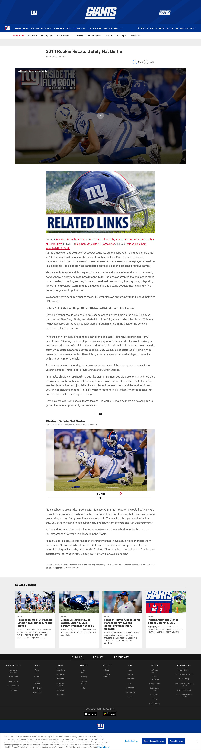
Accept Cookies (176, 741)
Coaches (130, 674)
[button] (100, 116)
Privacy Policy (13, 676)
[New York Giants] (100, 726)
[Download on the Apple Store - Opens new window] (91, 714)
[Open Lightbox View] (100, 466)
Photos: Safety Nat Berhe (65, 421)
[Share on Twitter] (140, 63)
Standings (130, 688)
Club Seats (154, 695)
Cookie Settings (131, 741)
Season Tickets (154, 683)
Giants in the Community (184, 674)
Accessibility (13, 681)
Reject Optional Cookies (154, 741)
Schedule (106, 670)
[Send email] (146, 63)
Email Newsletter (13, 686)
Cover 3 (37, 676)
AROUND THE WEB (184, 665)
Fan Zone (13, 690)
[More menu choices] (121, 28)
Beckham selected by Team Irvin (109, 239)
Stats (130, 683)
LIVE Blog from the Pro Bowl (72, 239)
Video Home (60, 670)
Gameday (83, 676)
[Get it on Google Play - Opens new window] (109, 715)
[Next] (120, 493)
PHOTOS (83, 665)
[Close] (197, 741)
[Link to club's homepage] (7, 28)
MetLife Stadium (184, 670)
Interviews (60, 679)
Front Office (130, 679)
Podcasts (60, 694)
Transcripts (37, 692)
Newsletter (37, 688)
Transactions (130, 692)
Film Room (60, 690)
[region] (100, 741)
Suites (154, 699)
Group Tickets (154, 704)
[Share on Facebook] (135, 63)
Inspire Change (184, 679)
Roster (130, 670)
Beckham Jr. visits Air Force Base (95, 243)
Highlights (60, 674)
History (83, 688)
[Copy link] (151, 62)
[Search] (138, 28)
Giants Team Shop (184, 690)
